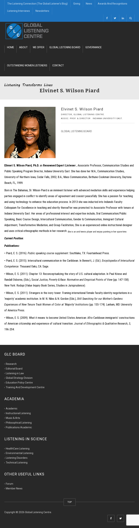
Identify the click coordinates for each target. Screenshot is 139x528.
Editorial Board (14, 368)
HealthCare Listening (18, 448)
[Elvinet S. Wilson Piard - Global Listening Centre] (27, 30)
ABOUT (23, 47)
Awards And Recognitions (112, 3)
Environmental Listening (19, 453)
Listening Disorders (17, 457)
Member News (14, 488)
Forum (9, 483)
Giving (76, 3)
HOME (10, 47)
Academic (11, 408)
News (89, 3)
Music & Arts (13, 417)
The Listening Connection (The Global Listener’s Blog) (37, 3)
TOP (70, 502)
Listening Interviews (18, 10)
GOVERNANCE (93, 47)
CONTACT (58, 65)
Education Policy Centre (19, 382)
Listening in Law (15, 373)
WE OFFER (38, 47)
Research (11, 363)
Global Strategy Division (19, 377)
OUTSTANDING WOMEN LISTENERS (27, 65)
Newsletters (42, 10)
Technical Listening (17, 462)
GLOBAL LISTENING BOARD (64, 47)
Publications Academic (19, 427)
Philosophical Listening (19, 422)
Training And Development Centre (25, 387)
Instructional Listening (18, 413)
